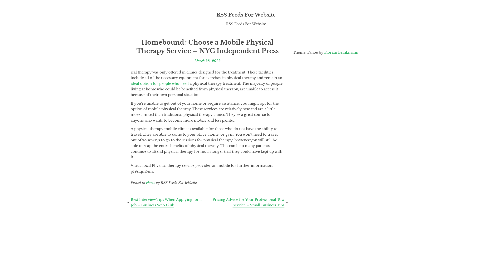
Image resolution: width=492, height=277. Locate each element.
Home (150, 182)
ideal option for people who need (160, 83)
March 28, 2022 (207, 61)
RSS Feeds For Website (246, 15)
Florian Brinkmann (341, 52)
